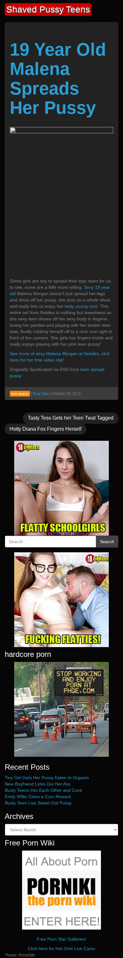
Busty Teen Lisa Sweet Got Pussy (38, 802)
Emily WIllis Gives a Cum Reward (38, 796)
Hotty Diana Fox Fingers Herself (45, 429)
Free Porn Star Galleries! (61, 939)
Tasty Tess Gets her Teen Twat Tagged (71, 418)
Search (107, 541)
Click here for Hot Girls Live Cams (61, 948)
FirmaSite (27, 955)
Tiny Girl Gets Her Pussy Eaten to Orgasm (47, 777)
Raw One (41, 393)
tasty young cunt (81, 306)
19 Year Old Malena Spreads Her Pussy (58, 78)
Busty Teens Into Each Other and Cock (43, 790)
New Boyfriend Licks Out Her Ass (37, 783)
